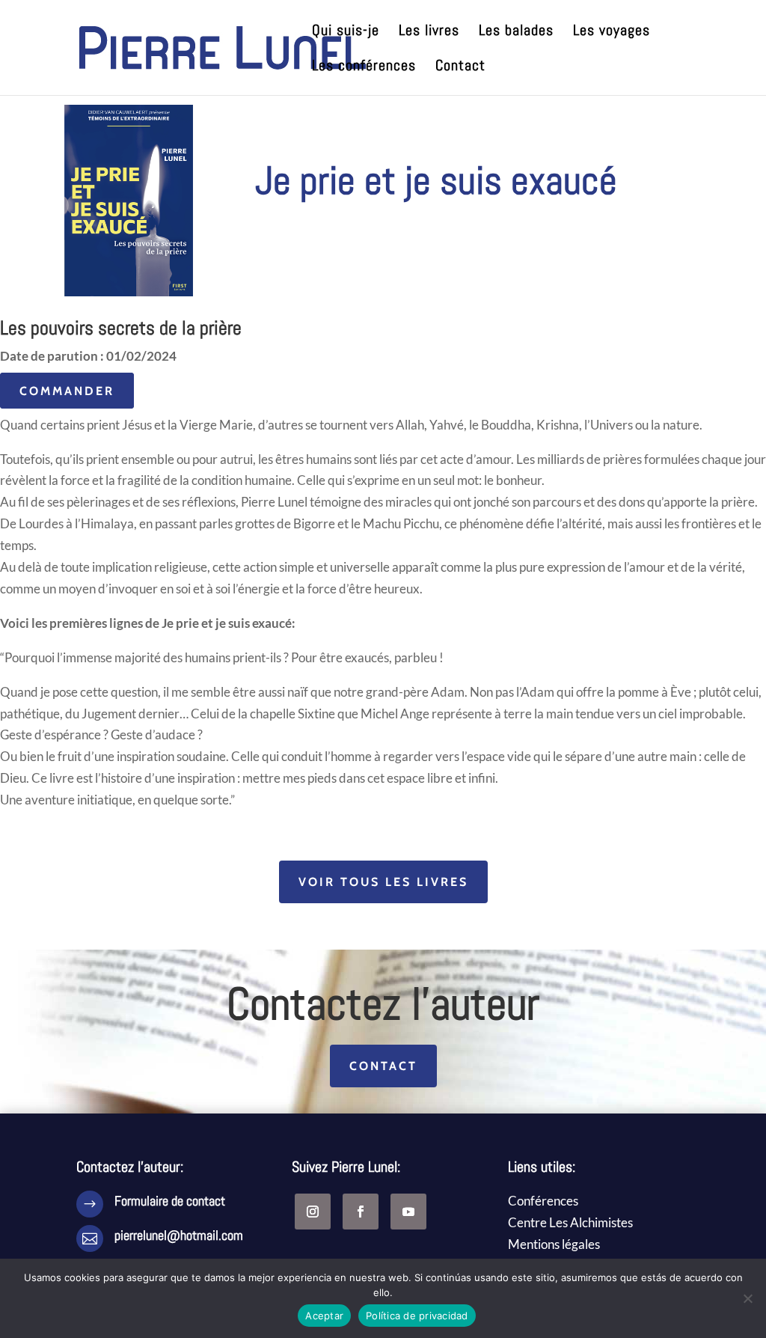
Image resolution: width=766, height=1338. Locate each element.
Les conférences (364, 67)
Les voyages (611, 32)
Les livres (429, 32)
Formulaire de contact (169, 1200)
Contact (460, 67)
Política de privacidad (417, 1316)
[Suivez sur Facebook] (361, 1211)
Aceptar (324, 1316)
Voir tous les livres (383, 882)
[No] (747, 1298)
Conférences (543, 1201)
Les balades (516, 32)
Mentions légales (554, 1244)
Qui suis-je (345, 32)
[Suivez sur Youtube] (408, 1211)
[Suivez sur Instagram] (313, 1211)
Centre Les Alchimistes (570, 1222)
